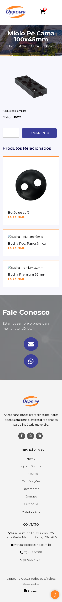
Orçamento (39, 133)
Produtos (31, 473)
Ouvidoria (31, 504)
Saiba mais (16, 217)
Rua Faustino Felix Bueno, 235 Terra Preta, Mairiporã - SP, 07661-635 (31, 535)
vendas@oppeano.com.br (32, 544)
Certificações (31, 481)
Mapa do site (31, 511)
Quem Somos (31, 466)
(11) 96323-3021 (32, 560)
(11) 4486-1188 (32, 552)
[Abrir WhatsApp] (53, 593)
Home (12, 46)
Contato (31, 496)
